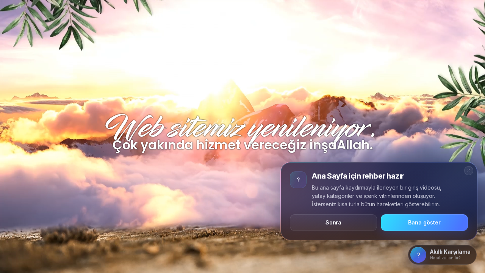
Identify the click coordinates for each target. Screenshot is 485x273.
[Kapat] (468, 170)
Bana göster (424, 222)
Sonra (333, 222)
